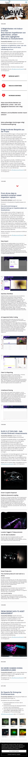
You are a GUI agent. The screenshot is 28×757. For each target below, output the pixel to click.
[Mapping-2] (14, 732)
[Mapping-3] (22, 732)
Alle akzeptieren (14, 751)
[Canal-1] (22, 721)
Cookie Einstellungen (14, 754)
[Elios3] (5, 721)
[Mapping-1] (5, 732)
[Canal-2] (14, 721)
